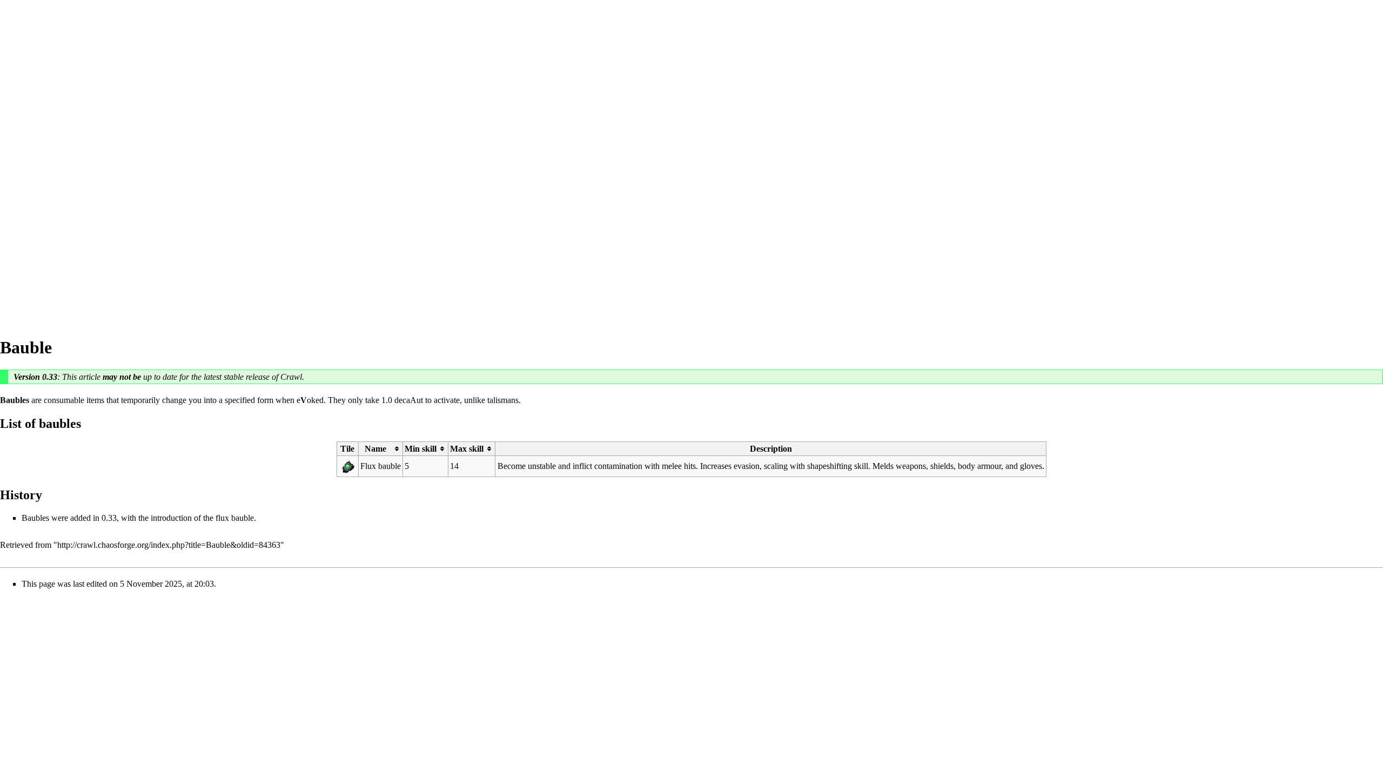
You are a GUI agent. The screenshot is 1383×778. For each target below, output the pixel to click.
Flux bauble (380, 466)
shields (942, 466)
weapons (911, 466)
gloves (1031, 466)
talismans (503, 400)
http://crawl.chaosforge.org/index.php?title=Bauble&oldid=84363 (168, 544)
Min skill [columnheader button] (421, 448)
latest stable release (237, 376)
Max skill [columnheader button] (467, 448)
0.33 (49, 376)
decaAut (408, 400)
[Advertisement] (43, 162)
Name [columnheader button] (375, 448)
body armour (979, 466)
